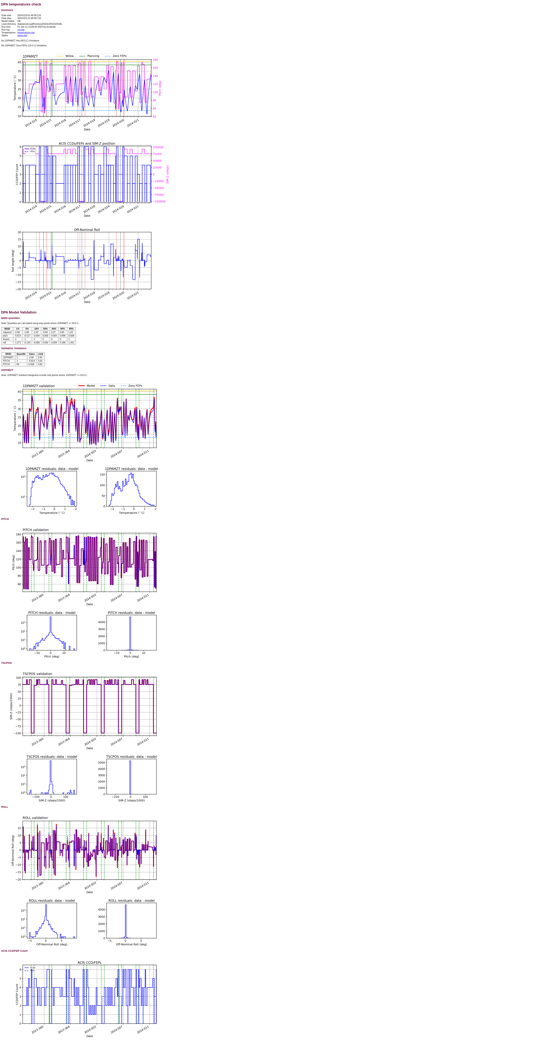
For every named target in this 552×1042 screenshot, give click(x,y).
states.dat (22, 35)
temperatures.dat (25, 32)
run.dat (20, 29)
